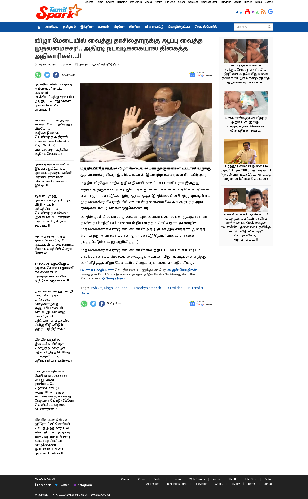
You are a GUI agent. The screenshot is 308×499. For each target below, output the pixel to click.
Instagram (84, 485)
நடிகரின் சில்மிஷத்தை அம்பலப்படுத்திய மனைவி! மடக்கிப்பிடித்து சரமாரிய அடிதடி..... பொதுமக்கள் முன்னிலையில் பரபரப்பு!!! (54, 97)
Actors (181, 1)
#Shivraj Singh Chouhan (109, 287)
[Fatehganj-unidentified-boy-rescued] (246, 51)
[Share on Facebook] (56, 75)
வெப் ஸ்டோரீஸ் (206, 27)
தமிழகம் (69, 27)
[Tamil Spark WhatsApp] (257, 13)
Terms (258, 1)
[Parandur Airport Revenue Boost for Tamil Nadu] (246, 152)
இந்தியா (86, 27)
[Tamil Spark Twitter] (241, 13)
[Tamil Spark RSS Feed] (263, 12)
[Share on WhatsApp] (38, 74)
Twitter (63, 485)
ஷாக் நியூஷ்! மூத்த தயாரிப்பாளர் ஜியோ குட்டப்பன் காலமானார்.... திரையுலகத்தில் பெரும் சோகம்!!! (54, 245)
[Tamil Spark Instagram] (253, 13)
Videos (148, 1)
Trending (122, 1)
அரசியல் (51, 27)
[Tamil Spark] (58, 13)
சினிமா (134, 27)
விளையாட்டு (154, 27)
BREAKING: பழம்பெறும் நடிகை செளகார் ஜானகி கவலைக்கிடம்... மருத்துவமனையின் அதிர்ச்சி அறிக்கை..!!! (54, 272)
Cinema (89, 1)
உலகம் (103, 27)
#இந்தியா (112, 64)
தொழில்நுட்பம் (179, 27)
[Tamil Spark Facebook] (237, 13)
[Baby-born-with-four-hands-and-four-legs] (246, 104)
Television (226, 1)
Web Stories (136, 1)
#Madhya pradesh (146, 287)
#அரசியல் (98, 64)
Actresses (193, 1)
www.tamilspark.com (72, 495)
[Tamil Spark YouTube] (247, 12)
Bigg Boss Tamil (209, 1)
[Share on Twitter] (47, 75)
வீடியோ (118, 27)
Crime (100, 1)
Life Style (170, 1)
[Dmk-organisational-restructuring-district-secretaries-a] (246, 200)
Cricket (110, 1)
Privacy (248, 1)
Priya (85, 64)
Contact (269, 1)
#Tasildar (174, 287)
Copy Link (69, 74)
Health (158, 1)
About (237, 1)
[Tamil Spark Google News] (270, 12)
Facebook (43, 485)
